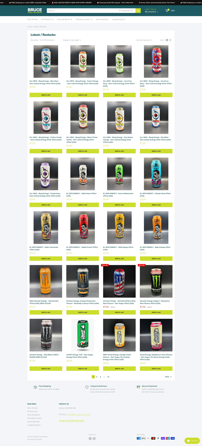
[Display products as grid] (167, 40)
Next (167, 377)
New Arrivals (32, 19)
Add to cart (45, 95)
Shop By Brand (63, 19)
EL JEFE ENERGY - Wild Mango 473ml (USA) (118, 248)
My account (150, 12)
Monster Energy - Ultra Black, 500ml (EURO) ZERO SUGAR (44, 356)
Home (29, 27)
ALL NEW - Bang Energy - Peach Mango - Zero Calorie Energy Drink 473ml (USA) (82, 82)
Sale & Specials (102, 19)
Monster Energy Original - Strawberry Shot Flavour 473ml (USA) (155, 302)
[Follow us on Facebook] (90, 438)
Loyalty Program (118, 19)
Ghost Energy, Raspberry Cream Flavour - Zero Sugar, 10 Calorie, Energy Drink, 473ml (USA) (156, 357)
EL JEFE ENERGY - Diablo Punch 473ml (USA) (82, 248)
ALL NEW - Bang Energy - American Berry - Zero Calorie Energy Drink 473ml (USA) (156, 83)
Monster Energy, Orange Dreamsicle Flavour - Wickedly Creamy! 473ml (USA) (82, 302)
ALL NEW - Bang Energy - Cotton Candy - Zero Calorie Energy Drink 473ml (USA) (46, 138)
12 (108, 377)
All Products (46, 19)
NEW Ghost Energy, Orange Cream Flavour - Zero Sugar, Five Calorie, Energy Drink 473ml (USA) (117, 357)
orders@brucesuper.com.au (78, 414)
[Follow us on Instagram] (94, 438)
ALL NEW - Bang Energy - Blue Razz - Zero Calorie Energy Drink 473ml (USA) (45, 82)
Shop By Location (83, 19)
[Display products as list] (170, 40)
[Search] (138, 10)
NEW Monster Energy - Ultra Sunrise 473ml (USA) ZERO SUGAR (44, 302)
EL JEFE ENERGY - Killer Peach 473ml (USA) (81, 194)
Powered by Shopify (34, 439)
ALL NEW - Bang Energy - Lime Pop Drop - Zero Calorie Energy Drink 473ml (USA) (119, 83)
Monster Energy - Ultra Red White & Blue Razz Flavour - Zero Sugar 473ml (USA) (119, 302)
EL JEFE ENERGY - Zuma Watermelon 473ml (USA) (118, 194)
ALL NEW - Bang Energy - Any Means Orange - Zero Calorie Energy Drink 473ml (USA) (118, 139)
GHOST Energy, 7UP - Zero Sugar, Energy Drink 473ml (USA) (79, 356)
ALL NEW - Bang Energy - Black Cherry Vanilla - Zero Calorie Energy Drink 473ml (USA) (82, 139)
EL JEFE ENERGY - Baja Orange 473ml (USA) (155, 248)
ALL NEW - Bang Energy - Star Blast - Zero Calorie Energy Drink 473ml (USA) (155, 138)
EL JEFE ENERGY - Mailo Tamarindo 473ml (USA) (44, 248)
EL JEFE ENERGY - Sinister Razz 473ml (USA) (155, 194)
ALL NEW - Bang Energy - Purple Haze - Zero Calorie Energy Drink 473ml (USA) (45, 194)
